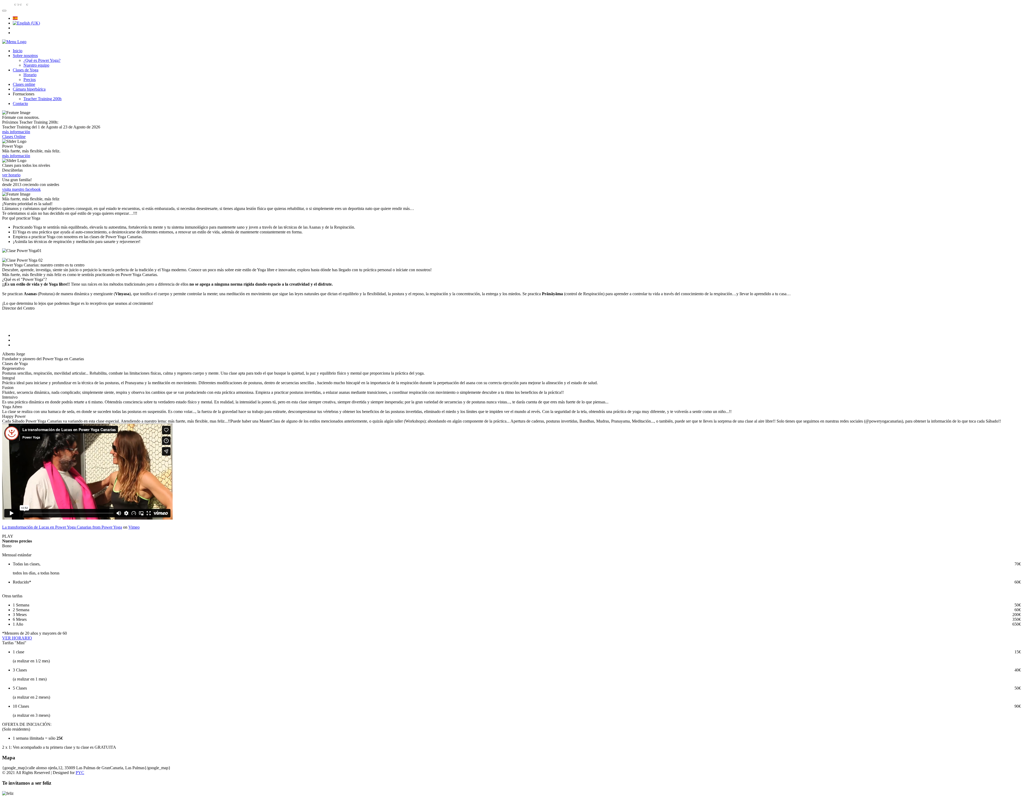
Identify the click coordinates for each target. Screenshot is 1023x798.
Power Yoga (112, 527)
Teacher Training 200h (42, 98)
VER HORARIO (17, 638)
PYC (80, 772)
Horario (29, 74)
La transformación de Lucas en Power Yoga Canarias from (52, 527)
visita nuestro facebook (21, 189)
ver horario (11, 175)
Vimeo (134, 527)
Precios (29, 79)
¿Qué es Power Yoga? (41, 60)
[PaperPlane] (14, 41)
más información (16, 131)
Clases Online (14, 136)
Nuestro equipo (36, 65)
